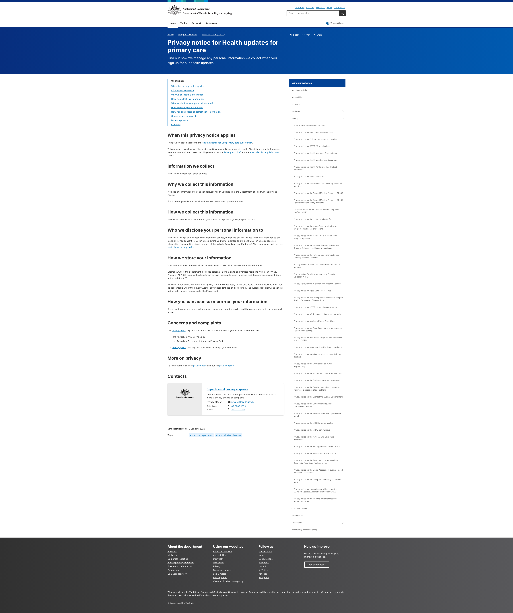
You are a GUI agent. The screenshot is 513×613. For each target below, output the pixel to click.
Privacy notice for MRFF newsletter (309, 176)
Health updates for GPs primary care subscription (227, 142)
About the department (201, 435)
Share (319, 34)
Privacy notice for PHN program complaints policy (315, 139)
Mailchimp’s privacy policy (181, 247)
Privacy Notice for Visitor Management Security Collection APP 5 (314, 275)
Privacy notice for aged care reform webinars (313, 132)
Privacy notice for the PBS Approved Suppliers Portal (317, 446)
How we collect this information (187, 99)
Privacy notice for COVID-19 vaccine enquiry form (315, 307)
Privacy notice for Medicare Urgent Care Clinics (314, 321)
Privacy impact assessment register (309, 125)
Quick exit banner (299, 508)
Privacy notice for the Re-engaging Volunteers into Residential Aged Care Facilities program (316, 461)
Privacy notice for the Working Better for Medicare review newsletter (315, 500)
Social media (297, 515)
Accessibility (297, 97)
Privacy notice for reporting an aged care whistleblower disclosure (318, 355)
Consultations (266, 559)
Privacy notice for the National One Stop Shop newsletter (314, 438)
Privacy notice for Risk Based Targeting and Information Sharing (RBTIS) (318, 338)
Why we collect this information (187, 94)
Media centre (265, 551)
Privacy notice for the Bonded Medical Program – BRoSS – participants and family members (318, 201)
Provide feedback (317, 564)
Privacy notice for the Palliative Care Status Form (315, 453)
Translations (337, 23)
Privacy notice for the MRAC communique (312, 430)
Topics (183, 23)
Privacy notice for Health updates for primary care (315, 160)
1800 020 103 (238, 409)
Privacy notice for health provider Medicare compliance (318, 347)
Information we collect (182, 90)
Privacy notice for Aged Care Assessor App (312, 290)
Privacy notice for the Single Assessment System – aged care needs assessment (318, 471)
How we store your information (187, 107)
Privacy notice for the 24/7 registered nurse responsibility (313, 365)
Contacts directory (177, 573)
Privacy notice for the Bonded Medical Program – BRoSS (318, 193)
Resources (211, 23)
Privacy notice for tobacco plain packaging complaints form (317, 480)
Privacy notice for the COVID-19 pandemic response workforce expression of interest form (316, 388)
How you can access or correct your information (196, 111)
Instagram (264, 577)
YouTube (263, 573)
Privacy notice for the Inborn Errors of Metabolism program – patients (315, 237)
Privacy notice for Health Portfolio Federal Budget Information (315, 168)
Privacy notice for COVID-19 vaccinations (312, 146)
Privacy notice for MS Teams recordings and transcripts (318, 314)
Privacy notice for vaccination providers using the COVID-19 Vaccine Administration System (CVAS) (315, 490)
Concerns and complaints (184, 116)
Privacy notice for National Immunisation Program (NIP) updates (318, 184)
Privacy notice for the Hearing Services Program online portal (317, 414)
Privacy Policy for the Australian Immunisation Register (317, 284)
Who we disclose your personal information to (194, 103)
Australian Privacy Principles (264, 152)
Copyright (296, 104)
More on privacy (179, 120)
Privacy (295, 118)
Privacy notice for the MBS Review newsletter (313, 423)
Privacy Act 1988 (232, 152)
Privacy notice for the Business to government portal (316, 380)
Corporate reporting (178, 559)
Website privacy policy (213, 34)
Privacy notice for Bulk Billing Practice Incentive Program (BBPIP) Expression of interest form (318, 298)
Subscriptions (297, 522)
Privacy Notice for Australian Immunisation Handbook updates (317, 265)
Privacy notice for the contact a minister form (313, 219)
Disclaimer (296, 111)
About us (299, 7)
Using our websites (187, 34)
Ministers (320, 7)
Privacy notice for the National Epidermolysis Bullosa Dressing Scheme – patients (316, 256)
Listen (296, 34)
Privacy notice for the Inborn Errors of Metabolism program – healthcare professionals (315, 227)
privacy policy (179, 330)
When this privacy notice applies (187, 86)
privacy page (200, 365)
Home (173, 23)
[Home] (200, 10)
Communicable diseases (228, 435)
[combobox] (313, 13)
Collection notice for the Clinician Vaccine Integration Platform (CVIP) (316, 210)
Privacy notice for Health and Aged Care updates (315, 153)
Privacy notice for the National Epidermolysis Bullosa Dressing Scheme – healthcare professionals (316, 246)
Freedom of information (180, 566)
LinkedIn (263, 566)
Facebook (264, 562)
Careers (310, 7)
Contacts (175, 124)
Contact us (339, 7)
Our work (196, 23)
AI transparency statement (181, 562)
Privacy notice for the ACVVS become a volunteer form (317, 373)
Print (308, 34)
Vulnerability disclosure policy (304, 529)
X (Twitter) (264, 570)
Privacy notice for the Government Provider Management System (312, 405)
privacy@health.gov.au (242, 402)
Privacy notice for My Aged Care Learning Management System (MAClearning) (318, 329)
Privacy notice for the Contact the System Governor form (318, 397)
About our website (299, 90)
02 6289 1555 (238, 406)
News (329, 7)
